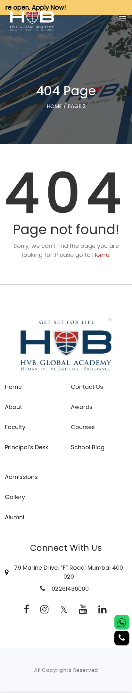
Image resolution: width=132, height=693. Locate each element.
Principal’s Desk (26, 447)
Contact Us (87, 387)
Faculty (15, 427)
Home (13, 387)
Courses (83, 427)
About (13, 407)
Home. (101, 255)
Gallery (15, 497)
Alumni (14, 517)
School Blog (87, 447)
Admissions (21, 477)
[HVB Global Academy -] (32, 18)
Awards (82, 407)
